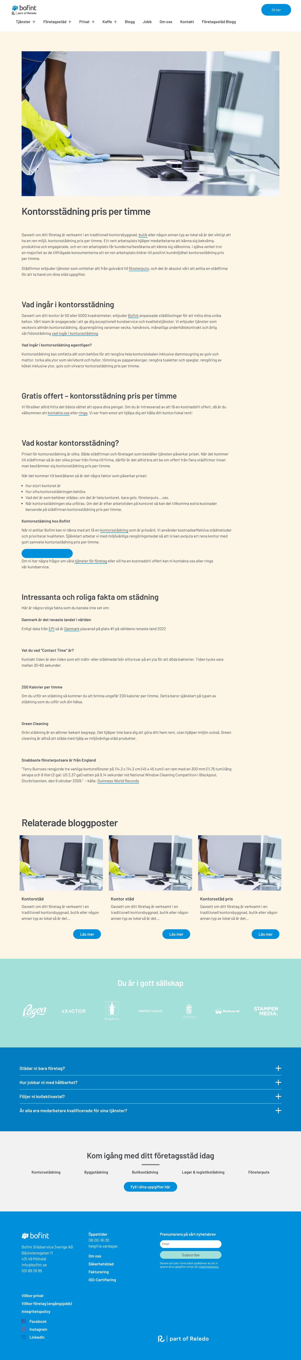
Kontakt (187, 21)
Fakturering (99, 1271)
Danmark (72, 628)
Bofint (133, 315)
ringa (83, 412)
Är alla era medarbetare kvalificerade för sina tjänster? (73, 1110)
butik (143, 234)
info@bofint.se (34, 1264)
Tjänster (23, 21)
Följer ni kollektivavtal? (42, 1096)
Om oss (166, 21)
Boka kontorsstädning (47, 553)
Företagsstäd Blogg (219, 21)
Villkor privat (33, 1295)
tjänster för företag (91, 560)
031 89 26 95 (32, 1270)
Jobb (147, 21)
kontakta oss (59, 412)
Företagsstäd (55, 21)
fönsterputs (139, 268)
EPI (51, 628)
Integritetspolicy (36, 1311)
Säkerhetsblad (101, 1263)
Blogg (130, 21)
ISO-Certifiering (102, 1279)
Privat (84, 21)
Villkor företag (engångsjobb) (47, 1303)
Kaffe (107, 21)
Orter (276, 9)
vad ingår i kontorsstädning (75, 333)
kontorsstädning (114, 530)
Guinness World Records (118, 780)
